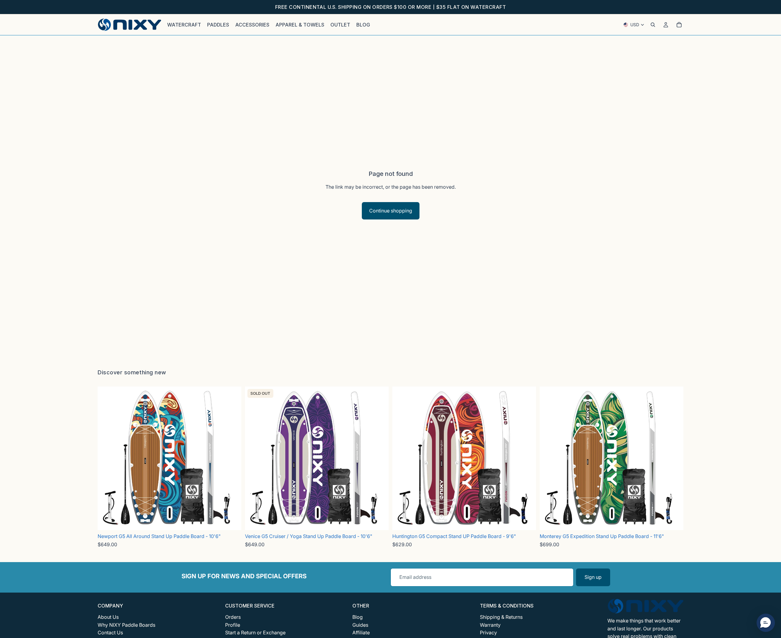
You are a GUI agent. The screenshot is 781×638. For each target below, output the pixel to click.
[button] (766, 623)
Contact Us (110, 632)
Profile (232, 625)
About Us (108, 617)
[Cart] (679, 24)
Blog (357, 617)
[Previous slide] (104, 458)
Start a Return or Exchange (255, 632)
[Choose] (231, 520)
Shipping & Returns (501, 617)
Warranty (490, 625)
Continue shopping (390, 211)
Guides (360, 625)
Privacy (488, 632)
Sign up (593, 577)
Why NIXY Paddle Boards (126, 625)
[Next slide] (234, 458)
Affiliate (361, 632)
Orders (233, 617)
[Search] (653, 24)
